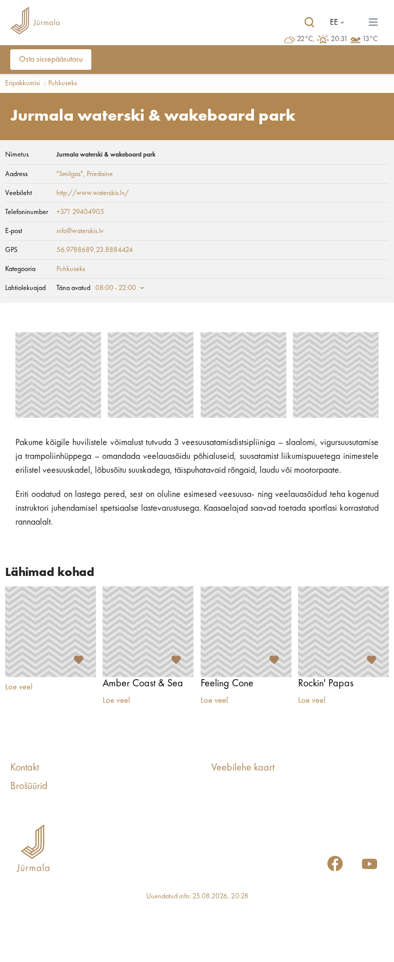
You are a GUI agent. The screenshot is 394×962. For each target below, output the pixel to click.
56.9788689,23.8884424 (94, 250)
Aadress (16, 174)
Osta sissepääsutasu (51, 59)
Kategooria (20, 269)
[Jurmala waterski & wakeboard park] (58, 375)
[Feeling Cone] (246, 631)
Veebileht (18, 193)
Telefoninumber (26, 212)
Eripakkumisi (22, 83)
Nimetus (17, 154)
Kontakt (24, 768)
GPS (11, 250)
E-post (13, 231)
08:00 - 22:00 (115, 288)
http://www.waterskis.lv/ (92, 193)
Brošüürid (29, 786)
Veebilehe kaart (242, 768)
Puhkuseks (62, 83)
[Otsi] (309, 22)
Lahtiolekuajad (25, 288)
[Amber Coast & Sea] (148, 631)
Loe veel (18, 687)
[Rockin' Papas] (343, 631)
